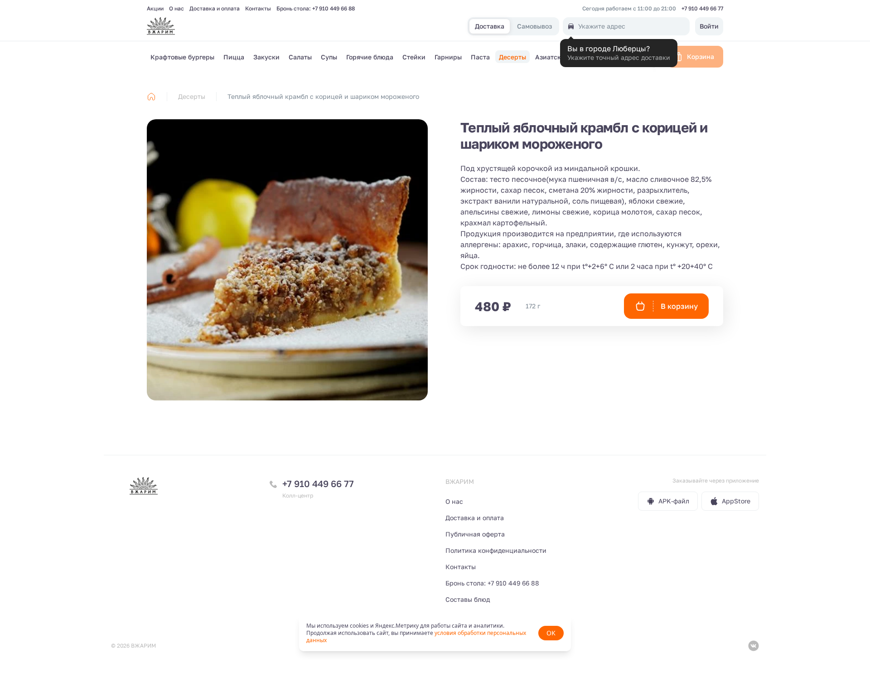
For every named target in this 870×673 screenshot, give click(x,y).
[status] (435, 633)
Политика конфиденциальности (495, 550)
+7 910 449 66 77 (702, 8)
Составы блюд (467, 599)
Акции (155, 8)
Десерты (191, 96)
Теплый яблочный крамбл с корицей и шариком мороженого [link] (323, 96)
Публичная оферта (475, 534)
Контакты (258, 8)
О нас (176, 8)
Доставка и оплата (214, 8)
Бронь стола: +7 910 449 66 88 (315, 8)
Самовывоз (534, 26)
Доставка (489, 26)
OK (551, 633)
